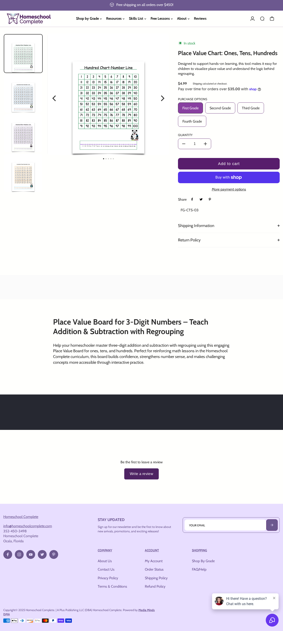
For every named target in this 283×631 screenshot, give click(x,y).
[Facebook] (192, 199)
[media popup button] (161, 45)
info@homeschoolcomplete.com (27, 526)
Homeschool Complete (20, 516)
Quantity (185, 135)
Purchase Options (192, 99)
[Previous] (54, 98)
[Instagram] (19, 554)
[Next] (162, 98)
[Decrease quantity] (183, 144)
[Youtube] (30, 554)
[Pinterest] (210, 199)
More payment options (229, 189)
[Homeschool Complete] (34, 18)
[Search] (262, 18)
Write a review (141, 474)
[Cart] (272, 18)
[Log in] (252, 18)
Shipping (197, 83)
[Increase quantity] (205, 144)
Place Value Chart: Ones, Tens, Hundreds (227, 53)
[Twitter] (201, 199)
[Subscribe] (272, 525)
